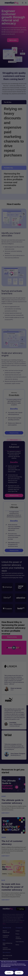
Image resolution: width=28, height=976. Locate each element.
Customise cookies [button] (14, 969)
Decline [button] (9, 972)
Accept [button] (19, 972)
